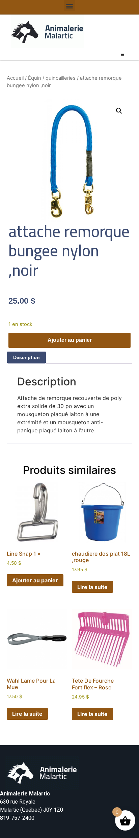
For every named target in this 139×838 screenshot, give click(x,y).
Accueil (15, 78)
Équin (34, 78)
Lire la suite (92, 587)
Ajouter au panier (70, 340)
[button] (69, 5)
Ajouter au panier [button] (35, 580)
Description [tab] (26, 357)
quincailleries (61, 78)
